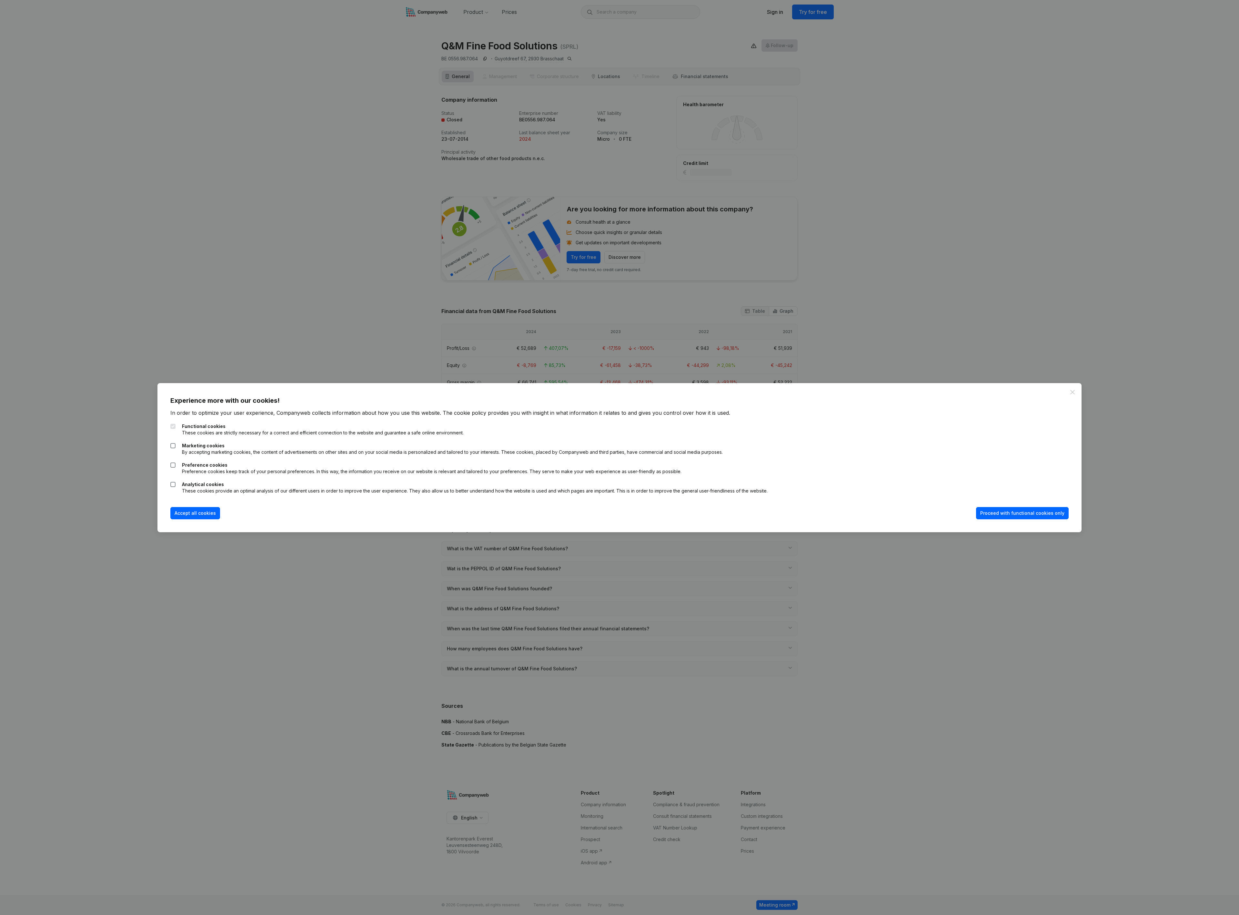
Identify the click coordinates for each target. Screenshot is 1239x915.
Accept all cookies (195, 513)
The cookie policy (464, 413)
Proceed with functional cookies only (1022, 513)
